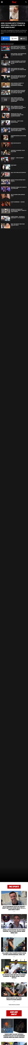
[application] (14, 13)
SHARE (15, 38)
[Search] (26, 2)
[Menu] (2, 2)
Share (6, 38)
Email (23, 38)
